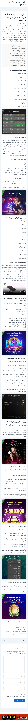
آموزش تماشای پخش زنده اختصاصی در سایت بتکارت (13, 57)
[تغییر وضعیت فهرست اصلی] (3, 3)
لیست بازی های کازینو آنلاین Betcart (15, 53)
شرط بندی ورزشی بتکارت (18, 50)
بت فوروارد (14, 159)
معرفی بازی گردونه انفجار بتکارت (16, 60)
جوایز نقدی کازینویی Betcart (17, 65)
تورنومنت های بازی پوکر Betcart (16, 61)
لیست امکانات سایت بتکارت (18, 48)
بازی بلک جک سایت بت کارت (17, 63)
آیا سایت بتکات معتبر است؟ (17, 55)
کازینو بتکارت (20, 51)
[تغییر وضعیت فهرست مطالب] (23, 46)
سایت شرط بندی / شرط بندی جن (16, 3)
